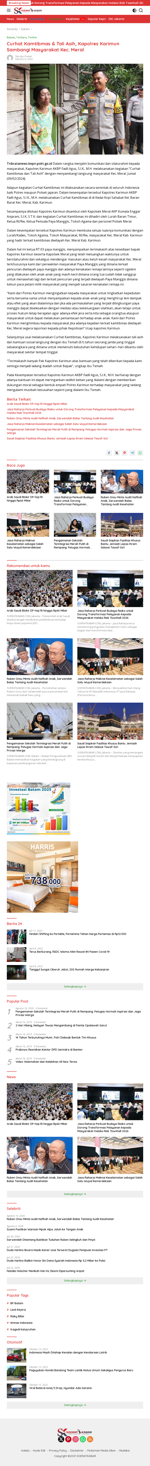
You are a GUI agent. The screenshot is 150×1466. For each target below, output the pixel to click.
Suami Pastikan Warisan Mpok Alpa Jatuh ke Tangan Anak (45, 1229)
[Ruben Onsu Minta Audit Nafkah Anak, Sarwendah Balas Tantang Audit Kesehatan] (122, 482)
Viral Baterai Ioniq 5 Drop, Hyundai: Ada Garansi (60, 1388)
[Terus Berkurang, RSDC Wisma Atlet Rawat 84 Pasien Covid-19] (16, 954)
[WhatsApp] (83, 1439)
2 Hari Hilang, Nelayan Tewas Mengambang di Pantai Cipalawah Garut (61, 1025)
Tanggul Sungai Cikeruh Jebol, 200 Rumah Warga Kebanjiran (69, 969)
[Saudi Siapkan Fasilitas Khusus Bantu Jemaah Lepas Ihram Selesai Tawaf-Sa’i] (122, 525)
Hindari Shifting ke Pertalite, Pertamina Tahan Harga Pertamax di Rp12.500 (77, 934)
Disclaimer (77, 1450)
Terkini (32, 37)
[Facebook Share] (109, 453)
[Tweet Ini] (117, 453)
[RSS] (90, 1439)
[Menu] (9, 10)
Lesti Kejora (18, 1309)
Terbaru (21, 37)
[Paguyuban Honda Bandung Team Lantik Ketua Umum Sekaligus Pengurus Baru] (16, 1373)
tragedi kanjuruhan (23, 1329)
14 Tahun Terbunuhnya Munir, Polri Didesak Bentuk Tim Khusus (56, 1037)
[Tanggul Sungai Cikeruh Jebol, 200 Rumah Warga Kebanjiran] (16, 972)
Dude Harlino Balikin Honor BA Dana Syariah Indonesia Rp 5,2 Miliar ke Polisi (56, 1260)
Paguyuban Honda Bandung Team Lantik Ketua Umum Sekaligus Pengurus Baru (81, 1370)
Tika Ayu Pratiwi (23, 56)
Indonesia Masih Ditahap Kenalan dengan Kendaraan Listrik (68, 1352)
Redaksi (124, 1450)
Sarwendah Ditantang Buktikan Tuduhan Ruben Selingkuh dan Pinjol (51, 1239)
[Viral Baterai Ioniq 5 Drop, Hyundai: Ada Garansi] (16, 1391)
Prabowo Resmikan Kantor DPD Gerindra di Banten (49, 1049)
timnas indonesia (21, 1323)
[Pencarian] (141, 10)
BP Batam (16, 1303)
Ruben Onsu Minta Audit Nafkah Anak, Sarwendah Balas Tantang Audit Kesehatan (60, 418)
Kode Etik (39, 1450)
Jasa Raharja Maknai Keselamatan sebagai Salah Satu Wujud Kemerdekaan (57, 424)
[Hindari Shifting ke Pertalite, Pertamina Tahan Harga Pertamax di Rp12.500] (16, 936)
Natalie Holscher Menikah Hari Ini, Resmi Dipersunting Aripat (45, 1271)
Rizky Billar (17, 1316)
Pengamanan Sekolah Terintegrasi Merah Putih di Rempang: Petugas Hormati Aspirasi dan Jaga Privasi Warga (74, 431)
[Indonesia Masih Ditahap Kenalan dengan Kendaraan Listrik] (16, 1355)
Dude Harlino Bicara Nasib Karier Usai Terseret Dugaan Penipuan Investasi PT (57, 1250)
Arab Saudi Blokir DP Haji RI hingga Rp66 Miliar (37, 404)
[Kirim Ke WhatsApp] (140, 453)
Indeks (25, 1450)
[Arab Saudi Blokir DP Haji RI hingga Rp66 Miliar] (28, 481)
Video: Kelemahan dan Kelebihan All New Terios (46, 1061)
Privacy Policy (58, 1450)
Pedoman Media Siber (101, 1450)
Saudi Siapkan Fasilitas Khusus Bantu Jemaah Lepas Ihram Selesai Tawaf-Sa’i (57, 438)
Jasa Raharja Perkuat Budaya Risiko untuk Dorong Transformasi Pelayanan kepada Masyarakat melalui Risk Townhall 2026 (70, 411)
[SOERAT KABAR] (27, 10)
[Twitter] (61, 1439)
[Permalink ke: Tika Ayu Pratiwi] (10, 57)
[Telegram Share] (132, 453)
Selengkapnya (73, 986)
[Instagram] (75, 1439)
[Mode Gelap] (134, 10)
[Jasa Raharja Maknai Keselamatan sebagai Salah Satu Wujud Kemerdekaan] (28, 525)
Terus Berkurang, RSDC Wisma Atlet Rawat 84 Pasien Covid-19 (69, 951)
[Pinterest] (68, 1439)
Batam (11, 37)
